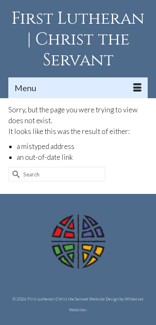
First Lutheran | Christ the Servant (78, 39)
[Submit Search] (14, 174)
